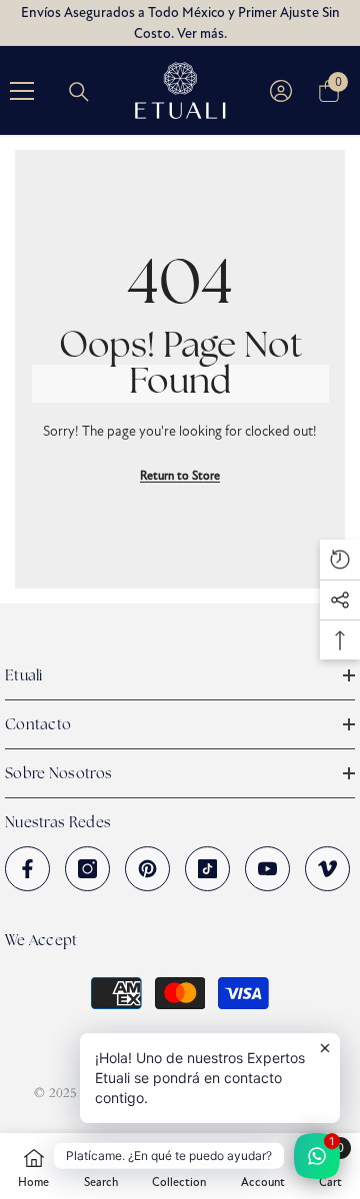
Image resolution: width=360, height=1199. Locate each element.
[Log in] (281, 91)
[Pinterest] (147, 868)
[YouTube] (267, 868)
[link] (101, 1166)
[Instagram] (87, 868)
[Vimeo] (327, 868)
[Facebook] (27, 868)
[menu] (22, 91)
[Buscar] (79, 92)
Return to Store (180, 476)
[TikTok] (207, 868)
